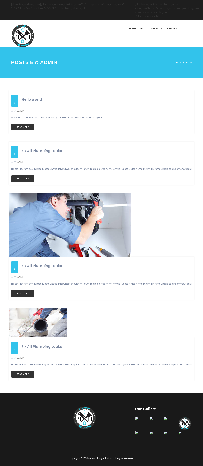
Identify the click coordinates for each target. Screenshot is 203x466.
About (144, 28)
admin (20, 110)
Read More (23, 127)
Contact (171, 28)
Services (156, 28)
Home (132, 28)
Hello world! (32, 99)
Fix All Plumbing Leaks (42, 151)
